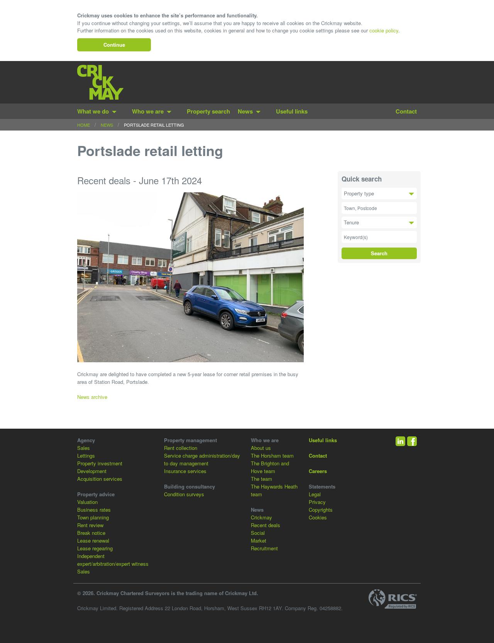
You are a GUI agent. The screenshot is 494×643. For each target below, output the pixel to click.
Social (258, 532)
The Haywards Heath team (274, 490)
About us (261, 447)
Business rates (94, 509)
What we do (93, 111)
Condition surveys (184, 494)
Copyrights (321, 509)
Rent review (90, 525)
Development (92, 471)
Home (83, 125)
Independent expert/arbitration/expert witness (113, 559)
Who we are (148, 111)
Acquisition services (99, 478)
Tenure (351, 222)
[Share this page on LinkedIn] (400, 441)
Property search (208, 111)
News (245, 111)
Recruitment (264, 548)
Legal (315, 494)
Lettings (86, 455)
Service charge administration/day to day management (202, 459)
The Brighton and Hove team (270, 467)
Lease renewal (93, 540)
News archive (92, 396)
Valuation (87, 502)
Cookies (318, 517)
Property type (359, 193)
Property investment (99, 463)
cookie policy (383, 30)
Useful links (292, 111)
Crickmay (261, 517)
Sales (83, 447)
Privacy (317, 502)
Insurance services (185, 471)
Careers (318, 471)
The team (261, 478)
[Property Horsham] (100, 82)
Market (258, 540)
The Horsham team (272, 455)
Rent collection (180, 447)
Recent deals (265, 525)
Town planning (93, 517)
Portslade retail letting (154, 125)
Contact (406, 111)
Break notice (91, 532)
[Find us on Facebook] (412, 441)
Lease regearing (95, 548)
